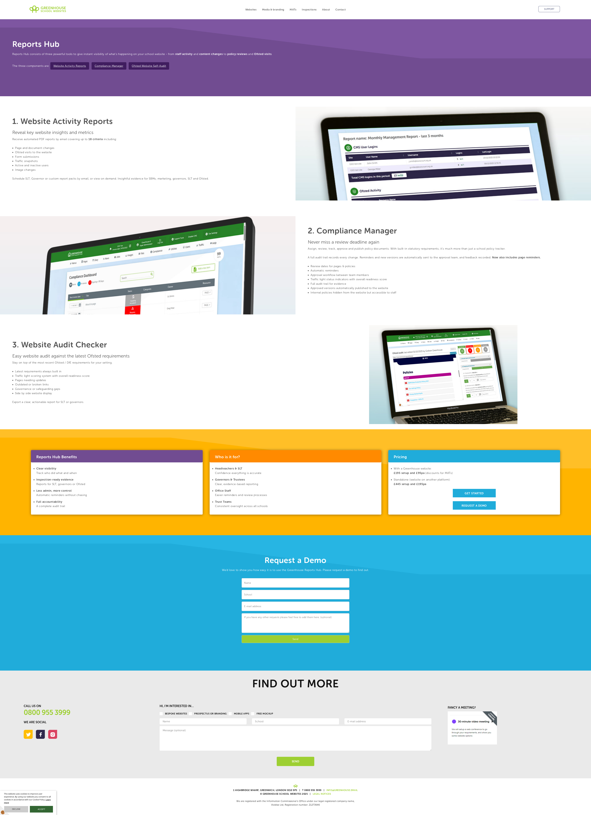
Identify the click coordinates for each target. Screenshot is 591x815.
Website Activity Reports (69, 66)
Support (549, 9)
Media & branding (273, 9)
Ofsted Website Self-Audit (149, 66)
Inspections (309, 9)
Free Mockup (265, 713)
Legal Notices (322, 794)
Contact (340, 9)
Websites (251, 9)
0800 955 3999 (47, 712)
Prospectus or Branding (210, 713)
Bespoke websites (176, 713)
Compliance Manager (109, 66)
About (326, 9)
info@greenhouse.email (342, 790)
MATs (293, 9)
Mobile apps (241, 713)
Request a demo (474, 505)
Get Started (474, 493)
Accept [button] (41, 809)
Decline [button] (16, 809)
